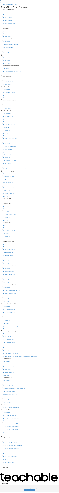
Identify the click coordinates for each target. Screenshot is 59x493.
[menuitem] (0, 2)
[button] (0, 1)
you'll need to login (34, 488)
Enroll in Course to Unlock (29, 489)
